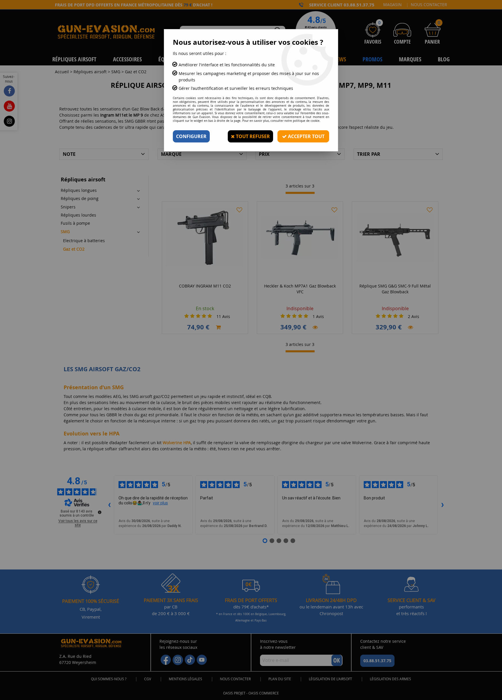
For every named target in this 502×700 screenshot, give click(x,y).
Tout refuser (252, 136)
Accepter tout (305, 136)
